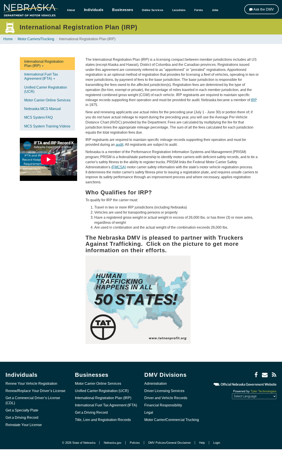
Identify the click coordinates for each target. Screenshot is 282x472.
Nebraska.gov (112, 442)
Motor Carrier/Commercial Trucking (171, 420)
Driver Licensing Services (164, 391)
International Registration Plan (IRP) (43, 64)
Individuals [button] (94, 10)
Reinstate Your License (24, 425)
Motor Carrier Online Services (47, 100)
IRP (254, 100)
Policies (135, 442)
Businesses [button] (122, 10)
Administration (155, 383)
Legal (148, 412)
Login (216, 442)
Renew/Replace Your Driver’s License (35, 391)
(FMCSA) (118, 167)
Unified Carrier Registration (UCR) (45, 89)
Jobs (215, 10)
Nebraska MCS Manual (42, 109)
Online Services (152, 10)
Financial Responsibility (163, 405)
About (71, 10)
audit (119, 144)
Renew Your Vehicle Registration (31, 383)
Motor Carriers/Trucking (36, 39)
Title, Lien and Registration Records (103, 420)
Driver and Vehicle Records (165, 398)
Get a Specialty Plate (22, 410)
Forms (198, 10)
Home (8, 39)
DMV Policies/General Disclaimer (169, 442)
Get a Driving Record (22, 417)
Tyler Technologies (263, 391)
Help (202, 442)
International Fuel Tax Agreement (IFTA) (41, 76)
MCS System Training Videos (47, 126)
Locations (179, 10)
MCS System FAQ (38, 117)
